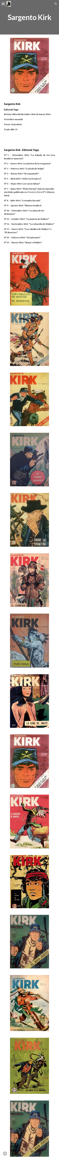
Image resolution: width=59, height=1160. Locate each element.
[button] (3, 4)
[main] (29, 17)
